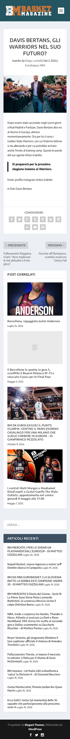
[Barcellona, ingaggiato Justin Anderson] (35, 298)
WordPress (35, 729)
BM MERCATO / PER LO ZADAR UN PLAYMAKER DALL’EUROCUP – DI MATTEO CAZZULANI (34, 551)
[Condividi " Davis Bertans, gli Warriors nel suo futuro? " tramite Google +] (27, 219)
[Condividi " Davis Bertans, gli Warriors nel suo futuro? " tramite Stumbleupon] (27, 227)
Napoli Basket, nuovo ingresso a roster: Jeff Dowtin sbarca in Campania (34, 565)
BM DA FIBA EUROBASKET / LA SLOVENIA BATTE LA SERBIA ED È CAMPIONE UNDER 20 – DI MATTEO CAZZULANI (34, 580)
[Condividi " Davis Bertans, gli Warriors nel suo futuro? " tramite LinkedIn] (50, 219)
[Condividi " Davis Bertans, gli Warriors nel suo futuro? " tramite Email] (35, 227)
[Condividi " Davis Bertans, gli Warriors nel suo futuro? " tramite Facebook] (12, 219)
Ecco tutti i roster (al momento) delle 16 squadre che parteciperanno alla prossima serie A (33, 703)
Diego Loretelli (33, 60)
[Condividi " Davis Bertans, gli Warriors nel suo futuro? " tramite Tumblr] (35, 219)
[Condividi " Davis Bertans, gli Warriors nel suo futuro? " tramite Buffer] (58, 219)
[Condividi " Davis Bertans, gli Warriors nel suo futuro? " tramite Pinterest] (43, 219)
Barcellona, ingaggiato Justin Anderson (33, 321)
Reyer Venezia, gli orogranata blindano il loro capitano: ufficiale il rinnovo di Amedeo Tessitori (34, 641)
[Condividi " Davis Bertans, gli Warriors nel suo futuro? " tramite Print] (43, 227)
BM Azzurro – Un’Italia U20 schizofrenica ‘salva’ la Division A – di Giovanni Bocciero (33, 672)
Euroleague (31, 65)
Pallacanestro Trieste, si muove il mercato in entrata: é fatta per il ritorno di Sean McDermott (33, 658)
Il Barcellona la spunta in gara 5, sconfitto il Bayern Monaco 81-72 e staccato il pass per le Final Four (30, 373)
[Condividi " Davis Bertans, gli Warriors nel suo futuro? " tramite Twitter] (19, 219)
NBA (42, 65)
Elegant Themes (34, 724)
